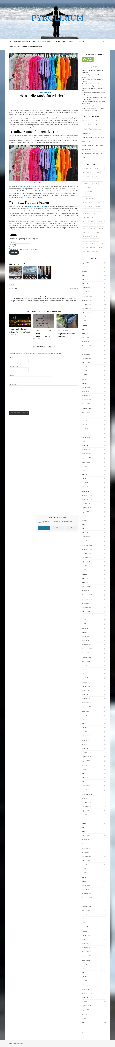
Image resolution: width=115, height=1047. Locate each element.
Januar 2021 (85, 541)
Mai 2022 (85, 474)
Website (11, 375)
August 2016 (86, 761)
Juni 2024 (84, 371)
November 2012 (87, 947)
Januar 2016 (85, 790)
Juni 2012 (84, 968)
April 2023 (85, 429)
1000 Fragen (87, 168)
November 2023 (87, 400)
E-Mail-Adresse (14, 366)
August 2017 (86, 711)
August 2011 (86, 1010)
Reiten (85, 240)
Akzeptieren (44, 528)
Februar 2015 (86, 835)
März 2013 (85, 931)
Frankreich (87, 195)
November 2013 (87, 898)
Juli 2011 (84, 1014)
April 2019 (85, 628)
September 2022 (87, 458)
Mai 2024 (85, 375)
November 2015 (87, 798)
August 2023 (86, 412)
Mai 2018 (85, 674)
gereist (82, 41)
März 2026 (85, 283)
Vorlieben (70, 528)
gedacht (40, 92)
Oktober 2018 (86, 653)
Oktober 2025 (86, 304)
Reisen (96, 236)
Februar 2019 (86, 636)
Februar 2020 (86, 586)
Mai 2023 (85, 425)
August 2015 (86, 811)
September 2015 (87, 806)
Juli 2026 (84, 267)
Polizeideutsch (88, 232)
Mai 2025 (85, 325)
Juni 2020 (84, 570)
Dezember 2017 (87, 694)
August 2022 (86, 462)
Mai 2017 (85, 723)
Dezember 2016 (87, 744)
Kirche (98, 206)
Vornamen (95, 251)
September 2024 (87, 358)
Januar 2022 (85, 491)
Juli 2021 (84, 516)
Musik (85, 225)
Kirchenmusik (87, 210)
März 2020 (85, 582)
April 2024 (85, 379)
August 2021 (86, 512)
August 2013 (86, 910)
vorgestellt (60, 41)
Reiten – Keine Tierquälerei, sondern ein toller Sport (67, 334)
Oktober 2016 (86, 752)
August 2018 (86, 661)
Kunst (85, 221)
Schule (85, 243)
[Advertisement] (44, 105)
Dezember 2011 (87, 993)
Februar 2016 (86, 786)
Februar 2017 (86, 736)
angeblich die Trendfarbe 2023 (30, 186)
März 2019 (85, 632)
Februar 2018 (86, 686)
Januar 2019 (85, 640)
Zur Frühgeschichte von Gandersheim (26, 47)
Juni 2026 (84, 271)
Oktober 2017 (86, 703)
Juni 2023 (84, 420)
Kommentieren (13, 384)
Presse (99, 232)
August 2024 (86, 362)
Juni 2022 (84, 470)
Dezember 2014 (87, 844)
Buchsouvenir (88, 176)
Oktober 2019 (86, 603)
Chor (85, 180)
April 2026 (85, 279)
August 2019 (86, 611)
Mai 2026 (85, 275)
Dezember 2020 (87, 545)
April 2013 (85, 927)
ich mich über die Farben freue (37, 206)
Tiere (100, 247)
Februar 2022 (86, 487)
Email (10, 247)
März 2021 (85, 532)
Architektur (99, 168)
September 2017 (87, 707)
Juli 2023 (84, 416)
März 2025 (85, 333)
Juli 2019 (84, 615)
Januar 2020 (85, 591)
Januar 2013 (85, 939)
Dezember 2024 (87, 346)
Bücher (98, 176)
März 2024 (85, 383)
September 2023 (87, 408)
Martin (84, 145)
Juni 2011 (84, 1018)
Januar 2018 (85, 690)
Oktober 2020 (86, 553)
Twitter (86, 251)
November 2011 (87, 997)
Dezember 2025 (87, 296)
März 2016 (85, 781)
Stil (101, 243)
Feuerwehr (86, 183)
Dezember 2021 (87, 495)
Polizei (101, 228)
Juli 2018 (84, 665)
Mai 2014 (85, 873)
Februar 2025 (86, 337)
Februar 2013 (86, 935)
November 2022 (87, 449)
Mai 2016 (85, 773)
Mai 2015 (85, 823)
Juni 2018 (84, 669)
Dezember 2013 (87, 894)
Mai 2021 (85, 524)
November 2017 (87, 698)
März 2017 (85, 732)
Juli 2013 (84, 914)
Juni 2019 (84, 620)
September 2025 (87, 308)
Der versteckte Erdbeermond (91, 106)
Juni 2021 (84, 520)
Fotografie (87, 187)
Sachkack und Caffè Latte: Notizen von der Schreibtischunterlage (43, 333)
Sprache (12, 284)
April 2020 (85, 578)
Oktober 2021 (86, 503)
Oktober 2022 (86, 454)
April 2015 (85, 827)
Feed (95, 67)
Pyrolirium (57, 18)
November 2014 (87, 848)
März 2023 (85, 433)
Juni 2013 (84, 918)
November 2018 (87, 649)
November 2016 (87, 748)
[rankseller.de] (94, 1032)
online (85, 228)
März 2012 (85, 981)
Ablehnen (57, 528)
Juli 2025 (84, 317)
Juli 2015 (84, 815)
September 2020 (87, 557)
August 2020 (86, 561)
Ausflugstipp (88, 172)
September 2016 (87, 757)
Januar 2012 (85, 989)
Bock (83, 129)
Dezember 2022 (87, 445)
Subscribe (14, 252)
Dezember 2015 (87, 794)
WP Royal (21, 1043)
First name (12, 242)
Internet (99, 202)
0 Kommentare (74, 288)
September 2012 (87, 956)
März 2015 (85, 831)
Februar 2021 (86, 537)
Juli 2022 (84, 466)
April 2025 (85, 329)
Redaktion (86, 236)
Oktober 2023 (86, 404)
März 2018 (85, 682)
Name (11, 357)
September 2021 (87, 508)
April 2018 (85, 678)
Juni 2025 (84, 321)
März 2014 (85, 881)
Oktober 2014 (86, 852)
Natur (100, 225)
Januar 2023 (85, 441)
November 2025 (87, 300)
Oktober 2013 (86, 902)
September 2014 (87, 856)
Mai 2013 (85, 923)
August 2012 (86, 960)
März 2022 (85, 483)
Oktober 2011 (86, 1001)
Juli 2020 (84, 566)
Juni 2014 (84, 869)
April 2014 (85, 877)
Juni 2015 (84, 819)
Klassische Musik (89, 213)
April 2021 (85, 528)
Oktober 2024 (86, 354)
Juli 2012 (84, 964)
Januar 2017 (85, 740)
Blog (97, 172)
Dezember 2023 (87, 395)
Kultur (94, 217)
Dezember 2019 (87, 595)
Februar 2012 (86, 985)
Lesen (93, 221)
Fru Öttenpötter (89, 198)
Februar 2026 (86, 288)
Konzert (86, 217)
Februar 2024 (86, 387)
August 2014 (86, 860)
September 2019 (87, 607)
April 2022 (85, 478)
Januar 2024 (85, 391)
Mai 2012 (85, 972)
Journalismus (88, 206)
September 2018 (87, 657)
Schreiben (94, 240)
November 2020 (87, 549)
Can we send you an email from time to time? (24, 249)
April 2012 (85, 977)
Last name (12, 244)
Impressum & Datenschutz (19, 41)
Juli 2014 (84, 864)
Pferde (93, 228)
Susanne (14, 288)
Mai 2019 (85, 624)
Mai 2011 (85, 1022)
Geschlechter (88, 202)
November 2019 (87, 599)
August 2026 (86, 263)
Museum (100, 221)
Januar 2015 (85, 840)
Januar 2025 (85, 342)
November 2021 (87, 499)
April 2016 (85, 777)
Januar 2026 (85, 292)
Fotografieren (88, 191)
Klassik (98, 210)
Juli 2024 (84, 366)
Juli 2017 (84, 715)
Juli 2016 (84, 765)
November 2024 (87, 350)
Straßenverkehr (89, 247)
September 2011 (87, 1006)
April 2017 (85, 727)
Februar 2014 (86, 885)
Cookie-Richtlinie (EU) (42, 41)
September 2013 (87, 906)
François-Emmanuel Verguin (50, 193)
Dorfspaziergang (96, 180)
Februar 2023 (86, 437)
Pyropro (47, 92)
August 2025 (86, 312)
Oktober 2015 (86, 802)
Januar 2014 (85, 889)
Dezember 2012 (87, 943)
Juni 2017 (84, 719)
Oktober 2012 (86, 952)
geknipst (71, 41)
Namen (92, 225)
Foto (95, 183)
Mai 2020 (85, 574)
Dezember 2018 (87, 644)
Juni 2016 (84, 769)
